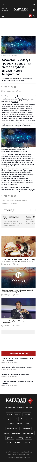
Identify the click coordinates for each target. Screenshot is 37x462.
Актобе (15, 419)
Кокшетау (20, 438)
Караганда (6, 419)
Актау (27, 423)
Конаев (17, 442)
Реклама (29, 407)
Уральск (6, 433)
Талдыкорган (26, 428)
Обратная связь (10, 407)
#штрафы (13, 203)
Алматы (17, 414)
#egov (3, 200)
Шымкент (27, 414)
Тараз (32, 419)
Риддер (9, 442)
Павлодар (24, 419)
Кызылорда (16, 433)
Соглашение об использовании (18, 454)
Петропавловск (28, 433)
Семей (28, 438)
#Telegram (10, 200)
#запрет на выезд (21, 200)
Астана (9, 414)
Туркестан (10, 438)
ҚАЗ (34, 2)
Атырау (19, 423)
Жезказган (26, 442)
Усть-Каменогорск (12, 428)
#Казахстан (5, 203)
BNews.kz (15, 101)
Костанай (11, 423)
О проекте (20, 407)
